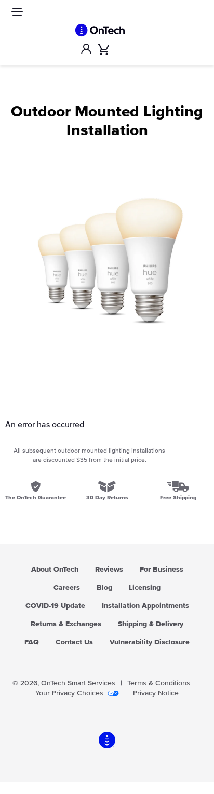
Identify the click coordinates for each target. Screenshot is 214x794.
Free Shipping (178, 497)
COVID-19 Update (55, 606)
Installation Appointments (145, 606)
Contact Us (74, 642)
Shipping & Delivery (150, 624)
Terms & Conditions (158, 683)
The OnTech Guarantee (35, 497)
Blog (104, 587)
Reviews (109, 569)
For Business (161, 569)
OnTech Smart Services (78, 683)
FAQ (31, 642)
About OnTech (54, 569)
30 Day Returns (107, 497)
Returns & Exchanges (66, 624)
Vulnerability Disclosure (150, 642)
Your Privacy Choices (69, 693)
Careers (67, 587)
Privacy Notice (156, 693)
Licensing (144, 587)
